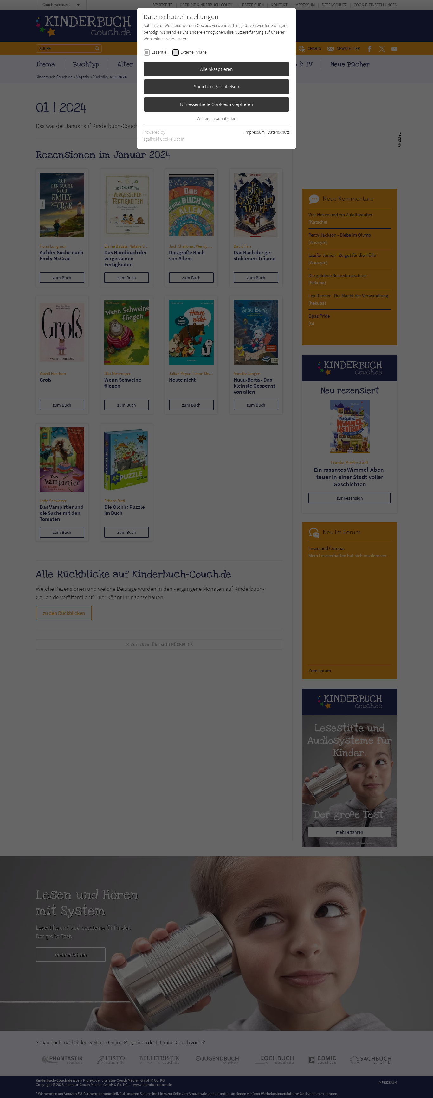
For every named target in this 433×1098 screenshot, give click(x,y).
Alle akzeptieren (216, 69)
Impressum (255, 132)
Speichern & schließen (216, 86)
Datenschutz (278, 132)
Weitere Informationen (216, 118)
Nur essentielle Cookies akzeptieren (216, 104)
